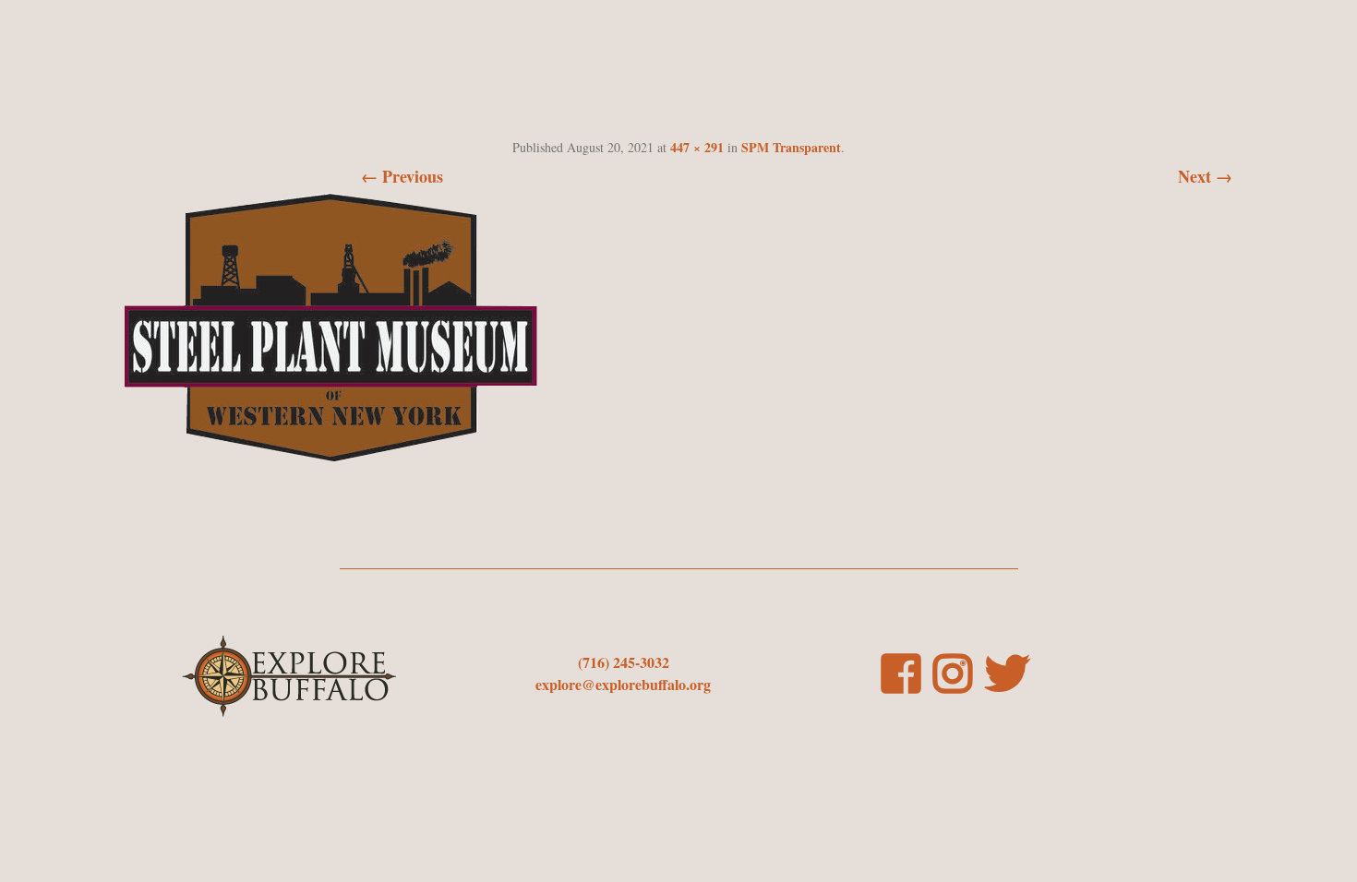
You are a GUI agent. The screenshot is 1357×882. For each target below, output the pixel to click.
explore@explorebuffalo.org (623, 684)
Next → (1205, 176)
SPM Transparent (791, 147)
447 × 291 (697, 147)
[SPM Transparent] (331, 455)
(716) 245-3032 (623, 662)
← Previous (402, 176)
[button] (331, 327)
